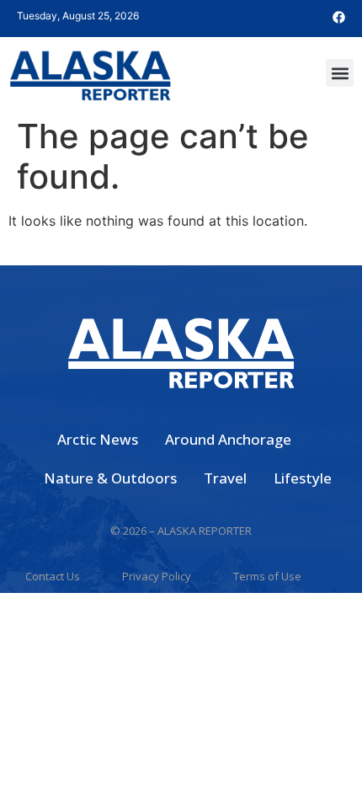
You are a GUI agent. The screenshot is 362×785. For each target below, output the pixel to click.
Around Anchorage (228, 439)
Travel (225, 478)
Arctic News (97, 439)
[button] (340, 73)
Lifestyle (303, 478)
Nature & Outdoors (110, 478)
